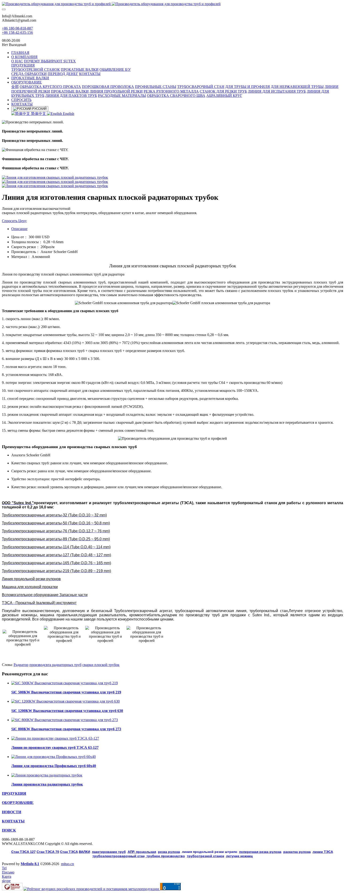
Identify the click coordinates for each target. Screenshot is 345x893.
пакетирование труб (109, 852)
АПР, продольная (142, 852)
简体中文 (38, 114)
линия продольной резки (209, 852)
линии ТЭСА (323, 852)
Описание (19, 229)
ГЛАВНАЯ (20, 53)
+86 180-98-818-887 (17, 28)
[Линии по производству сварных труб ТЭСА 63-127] (55, 738)
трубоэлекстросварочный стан (118, 856)
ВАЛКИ (84, 852)
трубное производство (165, 856)
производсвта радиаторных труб (55, 665)
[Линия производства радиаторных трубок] (46, 775)
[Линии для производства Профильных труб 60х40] (53, 757)
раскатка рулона (297, 852)
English (68, 114)
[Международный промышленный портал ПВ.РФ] (12, 889)
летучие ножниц (239, 856)
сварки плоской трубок (100, 665)
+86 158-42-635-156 (17, 32)
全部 (15, 87)
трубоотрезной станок (205, 856)
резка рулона (169, 852)
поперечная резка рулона (260, 852)
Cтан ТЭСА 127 (23, 852)
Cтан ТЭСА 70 (48, 852)
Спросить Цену (14, 221)
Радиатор (21, 665)
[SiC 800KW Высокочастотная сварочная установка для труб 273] (64, 720)
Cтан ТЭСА (69, 852)
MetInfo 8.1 (30, 864)
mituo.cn (67, 864)
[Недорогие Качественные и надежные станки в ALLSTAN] (172, 4)
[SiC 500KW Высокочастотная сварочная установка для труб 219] (64, 683)
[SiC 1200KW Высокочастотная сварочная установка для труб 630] (65, 701)
